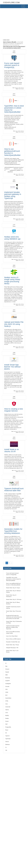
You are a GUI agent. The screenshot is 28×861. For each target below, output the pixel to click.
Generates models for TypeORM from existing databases (13, 531)
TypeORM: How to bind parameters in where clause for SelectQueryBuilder (14, 109)
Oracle (7, 721)
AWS (6, 674)
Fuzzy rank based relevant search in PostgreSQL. (11, 65)
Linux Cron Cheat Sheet (11, 636)
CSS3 (6, 692)
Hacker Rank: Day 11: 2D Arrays (13, 599)
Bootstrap (7, 677)
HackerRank (8, 698)
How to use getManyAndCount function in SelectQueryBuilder (12, 152)
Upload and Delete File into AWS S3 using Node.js (13, 324)
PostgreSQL (8, 727)
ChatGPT (7, 680)
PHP (6, 724)
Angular (7, 672)
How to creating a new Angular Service (13, 410)
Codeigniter (8, 683)
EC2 (6, 695)
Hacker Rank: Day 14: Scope (13, 587)
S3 (6, 732)
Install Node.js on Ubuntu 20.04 (11, 450)
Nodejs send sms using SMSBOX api (12, 238)
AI (5, 663)
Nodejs (7, 718)
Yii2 (6, 750)
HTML (6, 701)
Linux (6, 712)
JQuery (7, 709)
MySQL (7, 715)
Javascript (7, 706)
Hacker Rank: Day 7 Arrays (12, 644)
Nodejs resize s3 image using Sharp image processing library (12, 280)
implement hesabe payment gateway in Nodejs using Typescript (12, 195)
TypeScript (7, 738)
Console (7, 686)
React (6, 730)
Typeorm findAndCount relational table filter (14, 489)
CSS (6, 689)
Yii (5, 747)
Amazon (7, 669)
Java (6, 703)
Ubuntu (7, 741)
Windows (7, 744)
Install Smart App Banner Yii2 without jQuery (12, 367)
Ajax (6, 666)
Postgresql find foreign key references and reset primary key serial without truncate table (14, 617)
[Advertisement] (14, 24)
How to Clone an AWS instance (13, 639)
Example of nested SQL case (13, 641)
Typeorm (7, 735)
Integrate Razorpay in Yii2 (12, 647)
